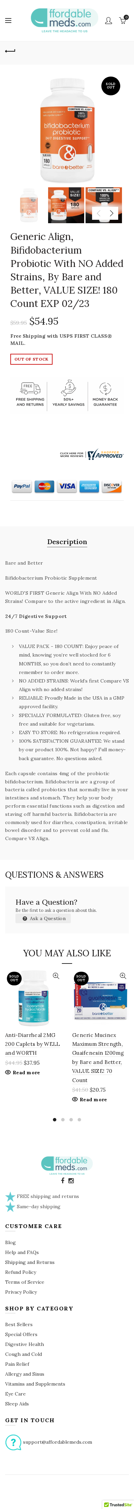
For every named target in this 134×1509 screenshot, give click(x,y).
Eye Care (15, 1394)
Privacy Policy (21, 1292)
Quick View (56, 976)
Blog (10, 1242)
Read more (26, 1072)
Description (67, 541)
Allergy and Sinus (24, 1374)
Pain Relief (17, 1364)
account (108, 20)
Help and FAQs (22, 1252)
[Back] (10, 50)
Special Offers (21, 1334)
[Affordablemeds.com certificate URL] (91, 453)
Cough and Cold (23, 1354)
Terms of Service (24, 1282)
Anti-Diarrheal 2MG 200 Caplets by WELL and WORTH (32, 1044)
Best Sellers (19, 1324)
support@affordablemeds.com (57, 1442)
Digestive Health (24, 1344)
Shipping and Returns (30, 1262)
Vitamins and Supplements (35, 1384)
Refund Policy (20, 1272)
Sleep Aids (17, 1404)
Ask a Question (47, 918)
